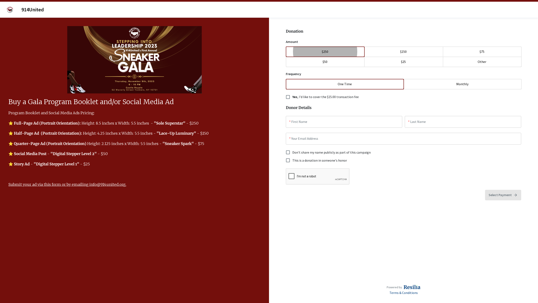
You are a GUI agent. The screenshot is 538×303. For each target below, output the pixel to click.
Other (482, 62)
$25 (403, 62)
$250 (325, 51)
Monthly (462, 84)
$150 (403, 51)
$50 (325, 62)
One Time (345, 84)
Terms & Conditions (403, 293)
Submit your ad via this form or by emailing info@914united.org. (67, 184)
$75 (482, 51)
